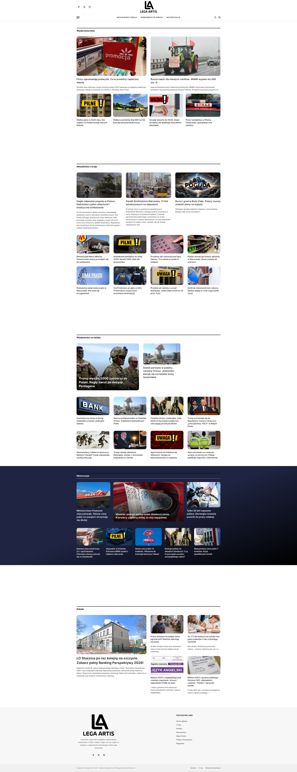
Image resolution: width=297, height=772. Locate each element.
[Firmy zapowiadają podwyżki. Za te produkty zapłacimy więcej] (111, 56)
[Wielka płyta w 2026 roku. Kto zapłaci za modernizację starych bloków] (94, 105)
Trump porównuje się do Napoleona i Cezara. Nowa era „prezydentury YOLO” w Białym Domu (202, 422)
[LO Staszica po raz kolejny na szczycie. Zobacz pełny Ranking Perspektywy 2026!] (111, 634)
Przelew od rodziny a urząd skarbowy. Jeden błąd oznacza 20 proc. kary (167, 290)
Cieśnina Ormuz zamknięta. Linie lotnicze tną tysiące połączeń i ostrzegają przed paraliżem (166, 421)
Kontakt (179, 729)
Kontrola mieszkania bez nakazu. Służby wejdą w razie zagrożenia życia (203, 290)
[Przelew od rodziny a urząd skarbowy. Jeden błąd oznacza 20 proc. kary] (167, 275)
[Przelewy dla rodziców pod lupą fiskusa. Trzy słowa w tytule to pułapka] (167, 244)
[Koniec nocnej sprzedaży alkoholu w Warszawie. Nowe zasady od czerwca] (204, 244)
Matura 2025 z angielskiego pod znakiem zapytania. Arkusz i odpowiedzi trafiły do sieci (166, 680)
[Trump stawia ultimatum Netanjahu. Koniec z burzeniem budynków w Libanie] (130, 440)
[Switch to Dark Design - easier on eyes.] (215, 17)
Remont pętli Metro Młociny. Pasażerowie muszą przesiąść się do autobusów (92, 259)
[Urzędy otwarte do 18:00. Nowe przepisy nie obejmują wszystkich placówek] (166, 105)
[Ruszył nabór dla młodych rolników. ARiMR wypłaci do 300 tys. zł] (185, 56)
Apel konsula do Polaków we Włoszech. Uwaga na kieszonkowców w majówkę (164, 455)
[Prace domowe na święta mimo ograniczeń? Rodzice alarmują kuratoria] (167, 624)
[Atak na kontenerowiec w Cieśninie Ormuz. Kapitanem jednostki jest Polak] (130, 406)
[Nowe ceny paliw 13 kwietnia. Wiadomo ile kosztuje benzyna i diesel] (148, 536)
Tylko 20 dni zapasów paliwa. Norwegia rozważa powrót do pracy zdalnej (201, 513)
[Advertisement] (146, 145)
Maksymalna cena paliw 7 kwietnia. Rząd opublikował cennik (206, 551)
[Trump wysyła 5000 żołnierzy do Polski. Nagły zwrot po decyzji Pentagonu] (108, 366)
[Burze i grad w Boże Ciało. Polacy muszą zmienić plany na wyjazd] (197, 185)
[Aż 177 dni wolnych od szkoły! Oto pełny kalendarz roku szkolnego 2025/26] (204, 624)
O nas (201, 768)
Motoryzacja (173, 17)
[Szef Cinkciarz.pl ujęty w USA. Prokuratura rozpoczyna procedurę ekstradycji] (130, 275)
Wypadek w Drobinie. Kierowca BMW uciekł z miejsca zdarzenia (117, 551)
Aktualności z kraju (127, 17)
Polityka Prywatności (184, 740)
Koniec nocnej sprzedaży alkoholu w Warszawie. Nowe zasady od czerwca (204, 259)
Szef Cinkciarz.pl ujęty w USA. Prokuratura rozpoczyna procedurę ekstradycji (128, 290)
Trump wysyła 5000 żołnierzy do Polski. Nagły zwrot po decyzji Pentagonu (103, 382)
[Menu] (78, 17)
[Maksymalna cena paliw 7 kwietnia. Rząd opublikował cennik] (207, 536)
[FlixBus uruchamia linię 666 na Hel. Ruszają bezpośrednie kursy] (130, 105)
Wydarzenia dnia (86, 30)
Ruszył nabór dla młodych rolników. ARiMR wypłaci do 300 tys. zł (183, 81)
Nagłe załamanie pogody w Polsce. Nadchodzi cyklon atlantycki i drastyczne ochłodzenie (96, 204)
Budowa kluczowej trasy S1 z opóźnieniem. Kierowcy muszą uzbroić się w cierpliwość (88, 553)
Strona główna (181, 721)
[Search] (219, 17)
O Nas (178, 725)
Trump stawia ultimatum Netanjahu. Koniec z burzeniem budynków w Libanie (128, 455)
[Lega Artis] (148, 7)
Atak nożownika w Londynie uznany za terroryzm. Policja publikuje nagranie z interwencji (202, 455)
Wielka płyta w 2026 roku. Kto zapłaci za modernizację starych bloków (92, 122)
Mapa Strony (181, 736)
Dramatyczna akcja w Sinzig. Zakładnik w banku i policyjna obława (90, 421)
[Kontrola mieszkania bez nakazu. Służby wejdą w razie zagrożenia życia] (204, 275)
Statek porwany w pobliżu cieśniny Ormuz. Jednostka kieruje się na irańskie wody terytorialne (158, 372)
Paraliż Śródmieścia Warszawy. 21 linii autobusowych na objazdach (147, 203)
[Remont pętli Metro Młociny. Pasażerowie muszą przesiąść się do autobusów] (93, 244)
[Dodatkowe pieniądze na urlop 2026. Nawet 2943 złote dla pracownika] (130, 244)
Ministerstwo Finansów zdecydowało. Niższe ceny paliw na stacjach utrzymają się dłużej (92, 515)
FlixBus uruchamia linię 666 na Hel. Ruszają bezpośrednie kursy (129, 121)
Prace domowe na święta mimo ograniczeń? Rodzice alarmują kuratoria (165, 639)
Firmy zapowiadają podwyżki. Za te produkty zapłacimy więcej (108, 81)
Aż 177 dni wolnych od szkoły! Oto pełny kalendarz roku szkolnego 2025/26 (204, 639)
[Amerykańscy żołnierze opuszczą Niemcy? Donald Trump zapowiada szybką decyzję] (93, 440)
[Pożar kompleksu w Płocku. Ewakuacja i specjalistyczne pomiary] (203, 105)
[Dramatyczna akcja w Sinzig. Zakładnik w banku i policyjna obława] (93, 406)
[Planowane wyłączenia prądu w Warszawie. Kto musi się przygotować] (93, 275)
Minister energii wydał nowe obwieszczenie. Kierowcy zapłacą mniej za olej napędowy (143, 516)
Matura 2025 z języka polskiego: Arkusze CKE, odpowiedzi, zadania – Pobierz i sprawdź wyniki (203, 681)
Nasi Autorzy (181, 732)
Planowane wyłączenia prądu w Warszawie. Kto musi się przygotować (91, 290)
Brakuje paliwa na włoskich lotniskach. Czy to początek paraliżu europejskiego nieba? (176, 553)
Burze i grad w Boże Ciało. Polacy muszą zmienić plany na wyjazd (197, 203)
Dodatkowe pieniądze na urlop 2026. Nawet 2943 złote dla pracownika (128, 259)
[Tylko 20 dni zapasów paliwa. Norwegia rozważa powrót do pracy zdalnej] (204, 494)
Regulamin (180, 743)
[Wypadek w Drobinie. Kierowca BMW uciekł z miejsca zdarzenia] (119, 536)
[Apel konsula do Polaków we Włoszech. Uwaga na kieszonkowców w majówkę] (167, 440)
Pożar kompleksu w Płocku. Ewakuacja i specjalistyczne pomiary (199, 122)
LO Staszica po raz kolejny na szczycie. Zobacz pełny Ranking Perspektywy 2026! (110, 660)
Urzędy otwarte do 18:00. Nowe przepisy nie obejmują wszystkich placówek (165, 122)
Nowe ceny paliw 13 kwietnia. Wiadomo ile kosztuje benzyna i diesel (147, 551)
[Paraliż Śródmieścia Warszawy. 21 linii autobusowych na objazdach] (148, 185)
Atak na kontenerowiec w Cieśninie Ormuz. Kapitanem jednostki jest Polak (130, 421)
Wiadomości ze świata (152, 17)
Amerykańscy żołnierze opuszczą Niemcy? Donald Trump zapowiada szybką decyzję (93, 455)
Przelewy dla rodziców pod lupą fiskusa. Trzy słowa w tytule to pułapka (166, 259)
